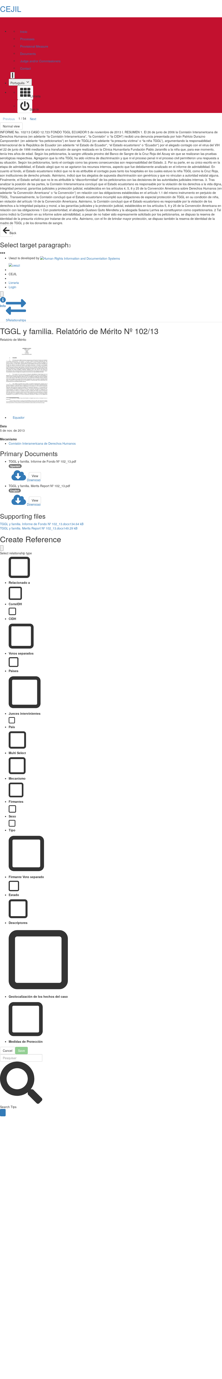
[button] (3, 302)
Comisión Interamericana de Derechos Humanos (42, 443)
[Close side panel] (1, 294)
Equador (18, 417)
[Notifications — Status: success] (12, 75)
